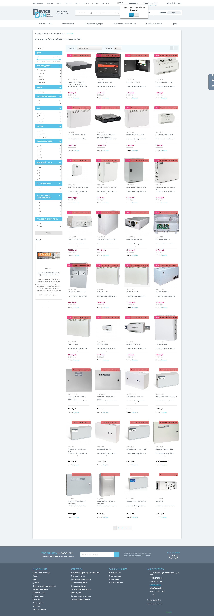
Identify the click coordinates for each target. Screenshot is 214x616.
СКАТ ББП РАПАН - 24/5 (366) (77, 134)
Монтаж (50, 3)
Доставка (68, 3)
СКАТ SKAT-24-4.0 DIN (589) (164, 134)
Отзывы (95, 3)
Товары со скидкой (39, 609)
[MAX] (155, 595)
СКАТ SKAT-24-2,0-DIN (133, 344)
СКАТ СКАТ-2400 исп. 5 (163, 239)
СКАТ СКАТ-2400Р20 (162, 292)
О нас (35, 579)
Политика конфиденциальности (44, 586)
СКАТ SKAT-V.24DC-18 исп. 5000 (106, 239)
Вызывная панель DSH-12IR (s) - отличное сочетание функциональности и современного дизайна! (48, 274)
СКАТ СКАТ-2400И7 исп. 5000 (77, 292)
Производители (38, 603)
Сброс (48, 233)
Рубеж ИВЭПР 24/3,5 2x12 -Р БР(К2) (166, 396)
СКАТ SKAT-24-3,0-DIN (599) (164, 82)
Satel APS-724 (159, 501)
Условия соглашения (40, 589)
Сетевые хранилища (78, 586)
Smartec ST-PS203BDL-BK (104, 82)
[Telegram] (151, 595)
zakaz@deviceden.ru (173, 3)
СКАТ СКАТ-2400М (161, 344)
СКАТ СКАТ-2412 (102, 292)
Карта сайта (37, 599)
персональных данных (142, 555)
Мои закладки (114, 579)
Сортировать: (71, 48)
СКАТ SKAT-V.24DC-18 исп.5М (77, 239)
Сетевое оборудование (79, 583)
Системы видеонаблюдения (81, 589)
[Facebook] (171, 557)
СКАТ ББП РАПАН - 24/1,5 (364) (106, 187)
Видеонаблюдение (68, 24)
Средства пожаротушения (80, 599)
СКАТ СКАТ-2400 (73, 344)
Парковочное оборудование (81, 579)
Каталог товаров (45, 24)
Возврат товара (38, 596)
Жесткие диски (76, 593)
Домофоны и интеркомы (154, 24)
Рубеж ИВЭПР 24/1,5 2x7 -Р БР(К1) (136, 449)
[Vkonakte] (176, 557)
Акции (77, 3)
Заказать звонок (155, 585)
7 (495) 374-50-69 (156, 578)
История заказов (115, 576)
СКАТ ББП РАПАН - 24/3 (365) (135, 134)
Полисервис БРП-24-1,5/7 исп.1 (135, 396)
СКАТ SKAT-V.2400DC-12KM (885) (78, 187)
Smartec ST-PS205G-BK (133, 82)
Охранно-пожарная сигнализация (124, 24)
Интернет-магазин (41, 34)
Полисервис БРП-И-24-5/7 (104, 449)
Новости (86, 3)
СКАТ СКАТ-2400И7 (132, 292)
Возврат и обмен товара (41, 573)
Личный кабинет (114, 573)
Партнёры (36, 606)
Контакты (105, 3)
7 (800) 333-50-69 (150, 3)
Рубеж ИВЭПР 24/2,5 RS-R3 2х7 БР (136, 501)
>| (130, 528)
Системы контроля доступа (94, 24)
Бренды (174, 24)
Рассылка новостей (116, 583)
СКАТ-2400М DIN (102, 344)
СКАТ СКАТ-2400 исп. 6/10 (134, 239)
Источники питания (78, 576)
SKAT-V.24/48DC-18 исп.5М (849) (136, 187)
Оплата (59, 3)
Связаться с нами (39, 593)
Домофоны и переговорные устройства (85, 573)
